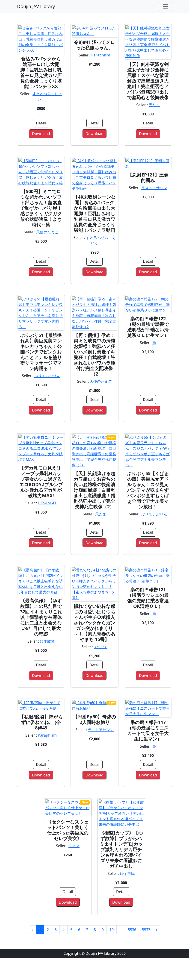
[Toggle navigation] (165, 6)
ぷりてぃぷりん (47, 375)
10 (111, 929)
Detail (41, 123)
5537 (146, 929)
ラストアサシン (154, 187)
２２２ (74, 845)
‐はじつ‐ (100, 646)
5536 (132, 929)
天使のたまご (47, 232)
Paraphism (100, 55)
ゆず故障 (47, 641)
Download (41, 133)
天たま (154, 104)
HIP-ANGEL (47, 502)
